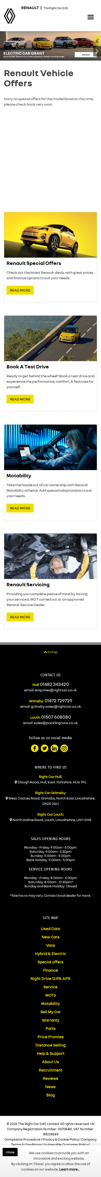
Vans (50, 945)
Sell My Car (50, 1011)
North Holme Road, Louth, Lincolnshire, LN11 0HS (51, 819)
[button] (90, 17)
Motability (50, 1003)
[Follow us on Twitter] (44, 748)
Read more (20, 290)
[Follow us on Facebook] (35, 748)
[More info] (50, 46)
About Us (50, 1061)
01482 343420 (54, 684)
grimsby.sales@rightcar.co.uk (56, 706)
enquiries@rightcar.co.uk (56, 690)
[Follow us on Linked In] (54, 748)
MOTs (50, 995)
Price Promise (51, 1036)
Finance (50, 970)
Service (50, 986)
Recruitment (50, 1070)
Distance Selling (50, 1045)
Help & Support (50, 1053)
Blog (50, 1095)
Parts (51, 1028)
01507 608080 (56, 717)
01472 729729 (58, 700)
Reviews (50, 1078)
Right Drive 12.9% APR (50, 978)
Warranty (50, 1020)
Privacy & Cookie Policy (60, 1139)
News (50, 1086)
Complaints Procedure (22, 1139)
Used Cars (50, 928)
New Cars (51, 936)
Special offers (50, 961)
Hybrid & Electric (50, 953)
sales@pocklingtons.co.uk (56, 722)
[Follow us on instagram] (64, 748)
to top (52, 651)
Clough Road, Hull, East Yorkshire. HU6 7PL (51, 782)
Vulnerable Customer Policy (66, 1144)
